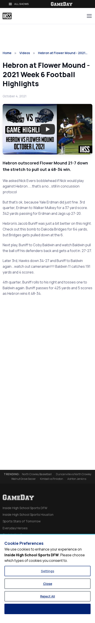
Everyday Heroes (15, 528)
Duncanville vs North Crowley (73, 474)
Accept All (47, 609)
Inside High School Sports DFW (25, 508)
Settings (47, 571)
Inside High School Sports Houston (28, 514)
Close (47, 584)
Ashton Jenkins (76, 479)
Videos (24, 53)
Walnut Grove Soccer (23, 479)
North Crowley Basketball (37, 474)
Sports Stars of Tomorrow (22, 521)
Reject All (47, 596)
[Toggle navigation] (89, 16)
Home (7, 53)
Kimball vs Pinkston (51, 479)
